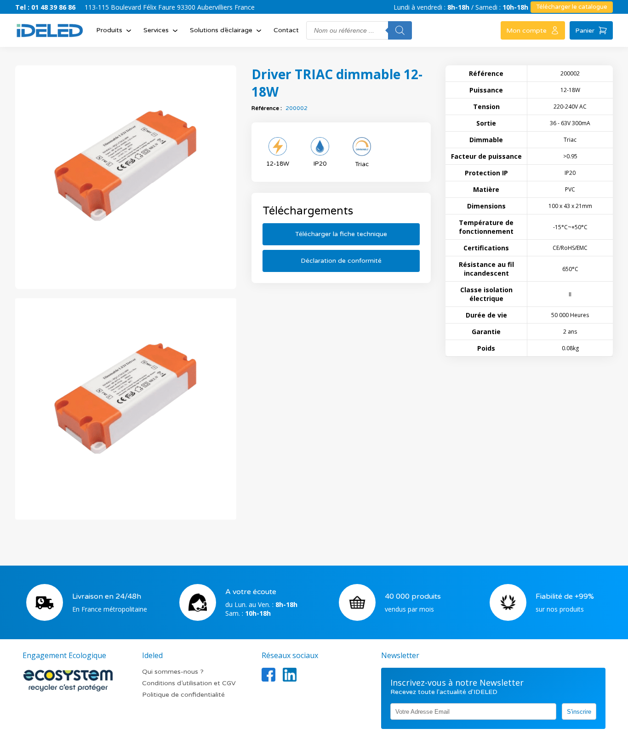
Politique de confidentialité (183, 695)
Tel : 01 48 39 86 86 (45, 7)
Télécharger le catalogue (571, 7)
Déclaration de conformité (341, 261)
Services (156, 30)
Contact (286, 30)
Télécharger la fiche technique (341, 234)
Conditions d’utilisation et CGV (189, 683)
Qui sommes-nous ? (173, 672)
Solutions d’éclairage (221, 30)
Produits (109, 30)
